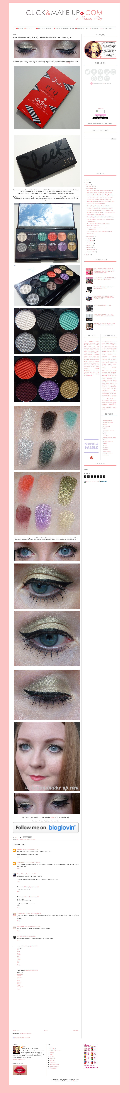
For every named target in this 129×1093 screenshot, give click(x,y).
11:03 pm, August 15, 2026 (31, 970)
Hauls (104, 434)
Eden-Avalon (20, 926)
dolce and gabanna (88, 354)
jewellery (104, 380)
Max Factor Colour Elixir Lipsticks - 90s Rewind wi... (100, 190)
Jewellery (105, 436)
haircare (104, 375)
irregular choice (87, 357)
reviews (110, 399)
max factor (87, 363)
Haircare (105, 432)
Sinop (18, 953)
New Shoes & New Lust (93, 225)
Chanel (105, 424)
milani (98, 363)
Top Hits (52, 1056)
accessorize (86, 348)
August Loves (90, 233)
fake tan (108, 370)
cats (115, 354)
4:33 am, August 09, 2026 (30, 946)
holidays (103, 377)
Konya (18, 983)
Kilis (18, 962)
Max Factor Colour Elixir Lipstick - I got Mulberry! (99, 192)
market (114, 390)
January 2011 (91, 252)
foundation (113, 372)
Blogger (75, 1081)
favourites (104, 372)
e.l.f (95, 354)
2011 (87, 184)
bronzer (114, 353)
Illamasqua (86, 343)
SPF (103, 348)
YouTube (47, 821)
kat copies (113, 380)
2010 (87, 254)
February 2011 (91, 249)
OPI (94, 346)
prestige (88, 366)
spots (115, 400)
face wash (111, 369)
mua (85, 364)
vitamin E (104, 409)
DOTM (103, 343)
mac (86, 361)
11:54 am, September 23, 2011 (28, 936)
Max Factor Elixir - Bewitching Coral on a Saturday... (100, 219)
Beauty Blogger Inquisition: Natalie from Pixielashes (100, 217)
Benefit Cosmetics (108, 422)
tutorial (103, 407)
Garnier (97, 341)
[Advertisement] (47, 1023)
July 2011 (90, 238)
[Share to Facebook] (29, 837)
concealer (114, 356)
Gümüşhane (20, 986)
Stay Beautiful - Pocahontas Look (95, 214)
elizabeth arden (88, 356)
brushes (110, 354)
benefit (97, 349)
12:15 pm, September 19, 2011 (30, 849)
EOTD (18, 839)
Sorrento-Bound (91, 221)
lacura (93, 359)
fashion (114, 370)
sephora (86, 368)
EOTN (111, 343)
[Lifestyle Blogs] (103, 481)
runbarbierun (20, 862)
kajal (108, 380)
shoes (103, 400)
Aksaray (19, 975)
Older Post (75, 1030)
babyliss (94, 348)
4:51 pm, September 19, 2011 (28, 874)
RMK (98, 346)
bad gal (111, 348)
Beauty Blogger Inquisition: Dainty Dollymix (98, 206)
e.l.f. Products (106, 426)
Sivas (18, 951)
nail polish (110, 393)
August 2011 (90, 236)
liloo (18, 936)
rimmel (97, 366)
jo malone (94, 357)
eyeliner (114, 367)
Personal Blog (55, 821)
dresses (104, 364)
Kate (24, 1046)
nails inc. (94, 364)
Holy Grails (52, 1058)
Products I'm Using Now (111, 346)
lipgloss (112, 383)
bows (111, 353)
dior (98, 352)
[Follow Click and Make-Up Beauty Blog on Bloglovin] (100, 116)
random (104, 399)
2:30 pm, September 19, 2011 (32, 862)
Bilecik (18, 954)
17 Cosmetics (88, 341)
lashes (103, 381)
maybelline (93, 363)
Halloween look (106, 344)
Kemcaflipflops (21, 913)
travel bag (114, 405)
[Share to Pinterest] (31, 837)
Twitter (41, 821)
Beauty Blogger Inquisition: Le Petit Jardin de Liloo (100, 210)
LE (115, 344)
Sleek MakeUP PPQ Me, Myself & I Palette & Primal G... (101, 212)
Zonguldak (20, 974)
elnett (112, 365)
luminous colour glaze (111, 385)
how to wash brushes (111, 377)
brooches (104, 354)
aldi (91, 348)
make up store (111, 388)
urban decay (95, 374)
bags (108, 349)
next (98, 364)
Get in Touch (53, 1049)
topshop (86, 374)
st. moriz (96, 370)
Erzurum (19, 982)
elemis (97, 354)
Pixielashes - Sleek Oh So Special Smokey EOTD (99, 208)
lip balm (107, 382)
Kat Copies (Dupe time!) (109, 437)
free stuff (104, 374)
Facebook (35, 821)
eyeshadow (105, 369)
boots (85, 351)
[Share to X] (27, 837)
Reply (18, 857)
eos (115, 365)
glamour (114, 373)
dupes (109, 364)
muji (88, 364)
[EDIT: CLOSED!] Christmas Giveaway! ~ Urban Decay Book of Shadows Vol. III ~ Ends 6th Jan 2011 (103, 298)
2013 (87, 180)
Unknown (19, 849)
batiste (91, 349)
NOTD (104, 346)
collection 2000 (92, 353)
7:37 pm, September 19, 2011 (31, 897)
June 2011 (90, 241)
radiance (105, 396)
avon (108, 348)
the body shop (94, 372)
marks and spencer (94, 361)
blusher (104, 351)
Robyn (19, 874)
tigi (110, 405)
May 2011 (90, 243)
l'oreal (89, 359)
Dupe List (52, 1060)
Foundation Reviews (108, 430)
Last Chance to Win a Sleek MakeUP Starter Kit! (99, 231)
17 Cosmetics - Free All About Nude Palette (98, 223)
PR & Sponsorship (54, 1064)
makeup (105, 390)
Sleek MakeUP (107, 451)
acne (105, 348)
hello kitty (114, 375)
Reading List (53, 1068)
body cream (109, 351)
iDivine (21, 839)
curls (109, 359)
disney (114, 359)
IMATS (112, 344)
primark (93, 366)
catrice (93, 351)
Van (18, 956)
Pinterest (52, 1052)
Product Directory (54, 1066)
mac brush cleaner (106, 386)
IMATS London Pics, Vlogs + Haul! (102, 305)
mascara (104, 392)
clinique (86, 352)
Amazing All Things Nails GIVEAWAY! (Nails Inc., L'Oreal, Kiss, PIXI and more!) (104, 278)
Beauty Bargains (107, 420)
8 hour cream (113, 341)
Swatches (105, 455)
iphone (114, 378)
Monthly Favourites (108, 441)
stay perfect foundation (107, 402)
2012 (87, 182)
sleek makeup (27, 839)
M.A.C (104, 439)
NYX (85, 346)
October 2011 (91, 186)
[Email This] (23, 837)
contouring (104, 357)
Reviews (105, 449)
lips (115, 383)
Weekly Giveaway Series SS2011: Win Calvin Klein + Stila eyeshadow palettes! (103, 315)
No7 (89, 346)
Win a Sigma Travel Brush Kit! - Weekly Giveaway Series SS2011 (103, 287)
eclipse (114, 364)
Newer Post (16, 1030)
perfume (107, 395)
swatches (33, 839)
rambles (114, 396)
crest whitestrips (112, 357)
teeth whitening (105, 405)
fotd (109, 372)
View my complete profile (19, 1059)
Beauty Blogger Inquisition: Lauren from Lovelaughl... (100, 201)
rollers (115, 399)
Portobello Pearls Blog (55, 1051)
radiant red (109, 396)
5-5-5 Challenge (105, 341)
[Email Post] (20, 837)
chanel (97, 351)
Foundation (52, 1062)
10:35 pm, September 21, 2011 (32, 926)
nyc (85, 366)
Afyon (18, 985)
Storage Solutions (107, 453)
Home (46, 1030)
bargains (113, 349)
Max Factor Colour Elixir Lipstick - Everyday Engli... (100, 197)
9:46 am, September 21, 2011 (33, 913)
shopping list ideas (109, 400)
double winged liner (111, 362)
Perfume (105, 447)
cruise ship (104, 359)
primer (112, 395)
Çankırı (19, 959)
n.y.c (90, 364)
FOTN (115, 343)
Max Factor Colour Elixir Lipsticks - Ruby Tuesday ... (100, 195)
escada (94, 356)
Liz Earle (89, 344)
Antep (18, 980)
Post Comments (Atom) (25, 1033)
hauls (109, 375)
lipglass (107, 383)
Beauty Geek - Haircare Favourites (96, 203)
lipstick (104, 385)
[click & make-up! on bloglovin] (46, 832)
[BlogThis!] (25, 837)
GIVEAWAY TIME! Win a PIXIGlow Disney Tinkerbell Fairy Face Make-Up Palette (104, 324)
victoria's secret (88, 375)
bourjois (90, 351)
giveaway (109, 374)
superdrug (86, 372)
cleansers (104, 356)
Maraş (18, 958)
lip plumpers (112, 381)
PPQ (68, 63)
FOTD (104, 428)
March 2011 (90, 247)
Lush (94, 344)
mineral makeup (110, 392)
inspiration (109, 378)
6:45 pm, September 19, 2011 (31, 887)
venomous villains (111, 407)
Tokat (18, 950)
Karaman (19, 977)
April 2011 (90, 245)
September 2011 (91, 188)
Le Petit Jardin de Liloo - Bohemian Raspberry (99, 199)
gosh (98, 356)
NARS (97, 344)
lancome (97, 359)
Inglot (91, 343)
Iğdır (18, 961)
